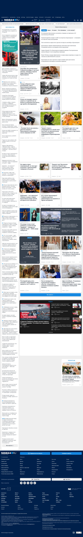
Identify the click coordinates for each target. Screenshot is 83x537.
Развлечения (55, 469)
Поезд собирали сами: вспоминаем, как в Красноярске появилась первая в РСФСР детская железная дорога (28, 87)
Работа (53, 467)
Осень (53, 461)
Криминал (39, 461)
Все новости (10, 27)
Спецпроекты (69, 469)
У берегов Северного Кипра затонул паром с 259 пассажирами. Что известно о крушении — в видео (34, 323)
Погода (18, 17)
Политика (54, 463)
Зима (38, 459)
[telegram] (21, 483)
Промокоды (58, 17)
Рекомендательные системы (47, 527)
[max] (31, 483)
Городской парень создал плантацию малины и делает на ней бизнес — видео (60, 304)
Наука (38, 469)
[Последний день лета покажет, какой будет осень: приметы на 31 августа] (30, 271)
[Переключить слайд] (80, 316)
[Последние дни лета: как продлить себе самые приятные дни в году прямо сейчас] (72, 118)
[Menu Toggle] (2, 20)
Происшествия (55, 465)
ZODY (53, 17)
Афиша (36, 17)
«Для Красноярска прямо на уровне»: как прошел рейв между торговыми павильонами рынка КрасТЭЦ (29, 54)
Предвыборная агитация (7, 471)
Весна (21, 463)
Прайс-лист (4, 461)
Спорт (67, 459)
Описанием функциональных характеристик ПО (51, 519)
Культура (39, 463)
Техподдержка (4, 469)
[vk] (24, 483)
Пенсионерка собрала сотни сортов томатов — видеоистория (59, 311)
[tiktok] (34, 483)
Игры (63, 17)
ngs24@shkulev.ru (16, 523)
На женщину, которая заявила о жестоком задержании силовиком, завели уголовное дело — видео (61, 326)
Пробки (41, 20)
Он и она (54, 459)
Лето (38, 465)
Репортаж (71, 360)
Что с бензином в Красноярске (61, 209)
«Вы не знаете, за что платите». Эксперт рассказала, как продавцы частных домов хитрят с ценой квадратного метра (29, 246)
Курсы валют (48, 17)
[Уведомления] (77, 20)
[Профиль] (80, 20)
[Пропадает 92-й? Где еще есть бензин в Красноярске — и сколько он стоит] (72, 243)
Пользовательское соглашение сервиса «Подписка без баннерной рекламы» (56, 528)
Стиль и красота (70, 461)
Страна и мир (69, 463)
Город (21, 465)
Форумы (23, 17)
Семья (53, 473)
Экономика (69, 467)
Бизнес (21, 461)
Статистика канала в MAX (7, 473)
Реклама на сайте (5, 459)
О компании (4, 463)
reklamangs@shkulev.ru (46, 514)
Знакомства (13, 17)
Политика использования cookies (48, 525)
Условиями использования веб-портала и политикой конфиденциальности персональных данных (60, 520)
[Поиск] (74, 20)
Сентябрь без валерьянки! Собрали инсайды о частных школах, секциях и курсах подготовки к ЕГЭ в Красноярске (29, 72)
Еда (21, 469)
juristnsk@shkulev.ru (30, 524)
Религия (54, 471)
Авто (21, 459)
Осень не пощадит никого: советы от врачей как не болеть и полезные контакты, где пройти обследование (30, 102)
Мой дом (39, 467)
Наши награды (4, 465)
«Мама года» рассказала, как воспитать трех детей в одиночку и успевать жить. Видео (60, 319)
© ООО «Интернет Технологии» (7, 532)
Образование (40, 473)
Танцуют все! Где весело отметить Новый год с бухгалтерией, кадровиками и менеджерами (61, 167)
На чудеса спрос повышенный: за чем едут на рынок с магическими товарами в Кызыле (28, 167)
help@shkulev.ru (10, 525)
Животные (22, 471)
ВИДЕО (51, 301)
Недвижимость (5, 17)
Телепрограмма (30, 17)
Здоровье (22, 473)
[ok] (28, 483)
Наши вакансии (5, 467)
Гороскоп (41, 17)
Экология (68, 465)
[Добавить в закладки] (38, 63)
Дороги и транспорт (24, 467)
